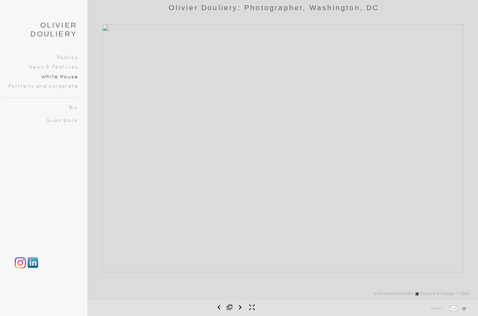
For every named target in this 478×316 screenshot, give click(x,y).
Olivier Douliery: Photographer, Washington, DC (274, 7)
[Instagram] (20, 267)
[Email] (454, 310)
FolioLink (428, 294)
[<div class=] (33, 267)
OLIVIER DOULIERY (53, 29)
